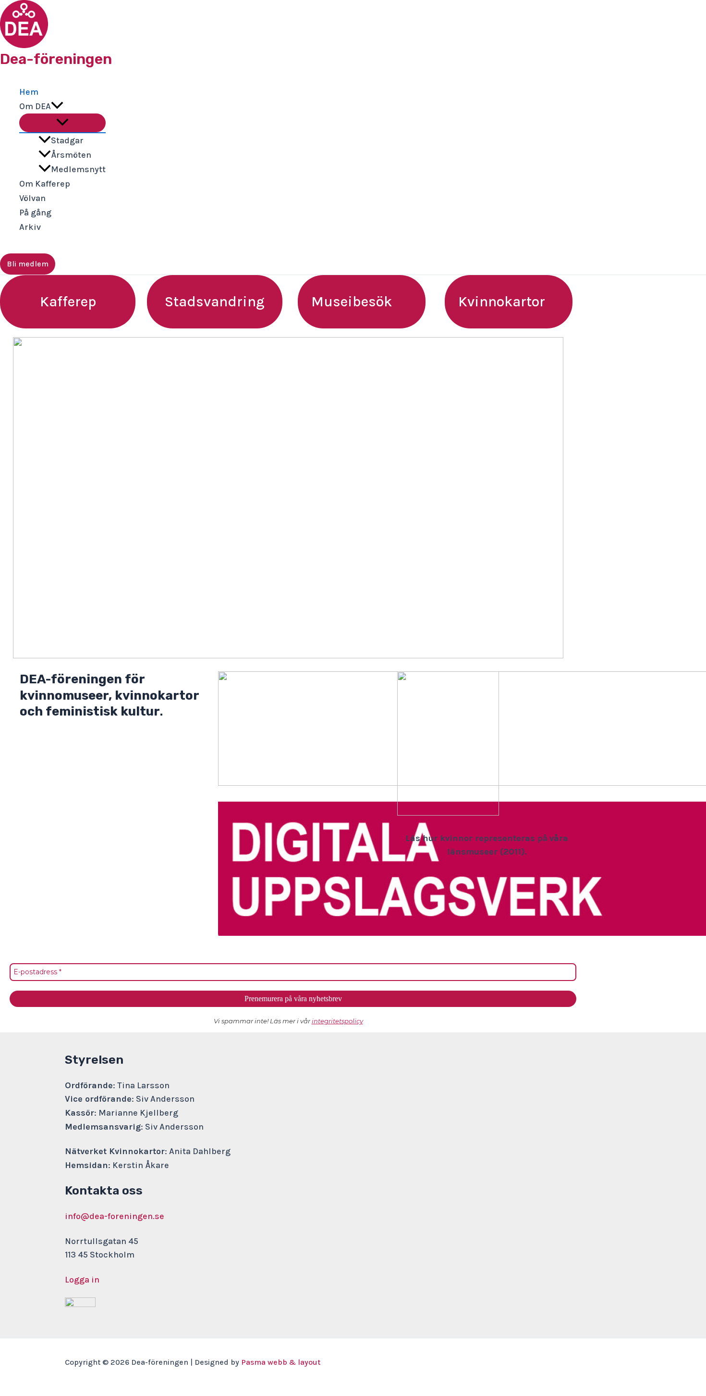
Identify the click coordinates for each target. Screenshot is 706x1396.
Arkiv (30, 227)
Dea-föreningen (56, 59)
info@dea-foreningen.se (114, 1216)
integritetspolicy (337, 1021)
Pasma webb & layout (280, 1362)
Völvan (32, 198)
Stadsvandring (215, 301)
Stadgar (67, 140)
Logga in (82, 1279)
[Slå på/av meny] (62, 122)
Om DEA (35, 106)
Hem (28, 92)
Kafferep (68, 301)
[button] (57, 106)
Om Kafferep (44, 183)
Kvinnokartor (501, 301)
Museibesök (351, 301)
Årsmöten (71, 155)
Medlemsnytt (78, 169)
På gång (35, 212)
